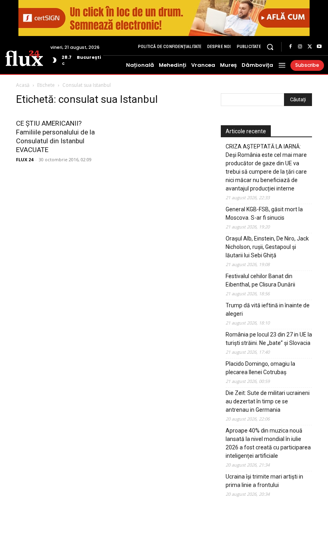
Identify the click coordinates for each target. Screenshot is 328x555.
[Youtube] (319, 47)
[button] (270, 46)
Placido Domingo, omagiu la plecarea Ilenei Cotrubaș (260, 368)
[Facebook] (290, 47)
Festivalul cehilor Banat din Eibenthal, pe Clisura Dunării (260, 280)
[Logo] (24, 57)
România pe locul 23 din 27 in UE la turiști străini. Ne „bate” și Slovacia (269, 338)
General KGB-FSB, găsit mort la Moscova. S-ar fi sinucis (264, 213)
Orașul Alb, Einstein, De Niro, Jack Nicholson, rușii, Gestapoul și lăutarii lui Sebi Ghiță (267, 246)
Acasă (23, 85)
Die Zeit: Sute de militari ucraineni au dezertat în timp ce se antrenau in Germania (268, 401)
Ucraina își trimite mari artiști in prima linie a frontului (264, 480)
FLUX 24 (24, 159)
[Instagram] (300, 47)
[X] (309, 47)
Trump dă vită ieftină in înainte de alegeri (268, 309)
